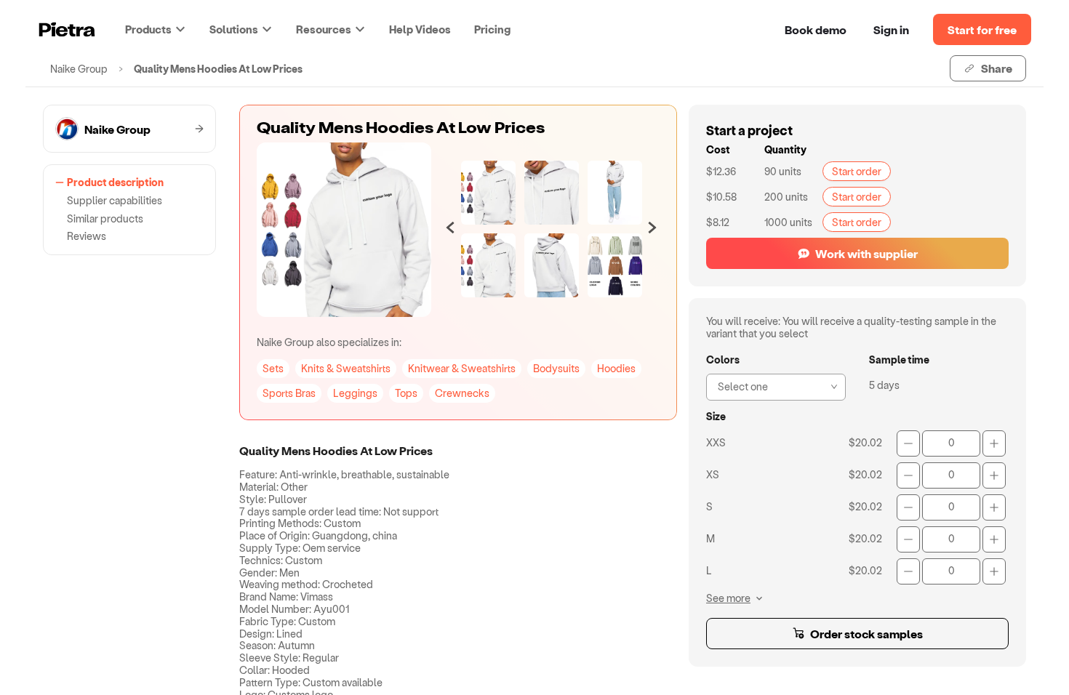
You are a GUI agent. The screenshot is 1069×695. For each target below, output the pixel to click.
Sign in (891, 29)
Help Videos (420, 29)
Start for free (982, 29)
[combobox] (771, 385)
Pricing (492, 29)
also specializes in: (329, 342)
